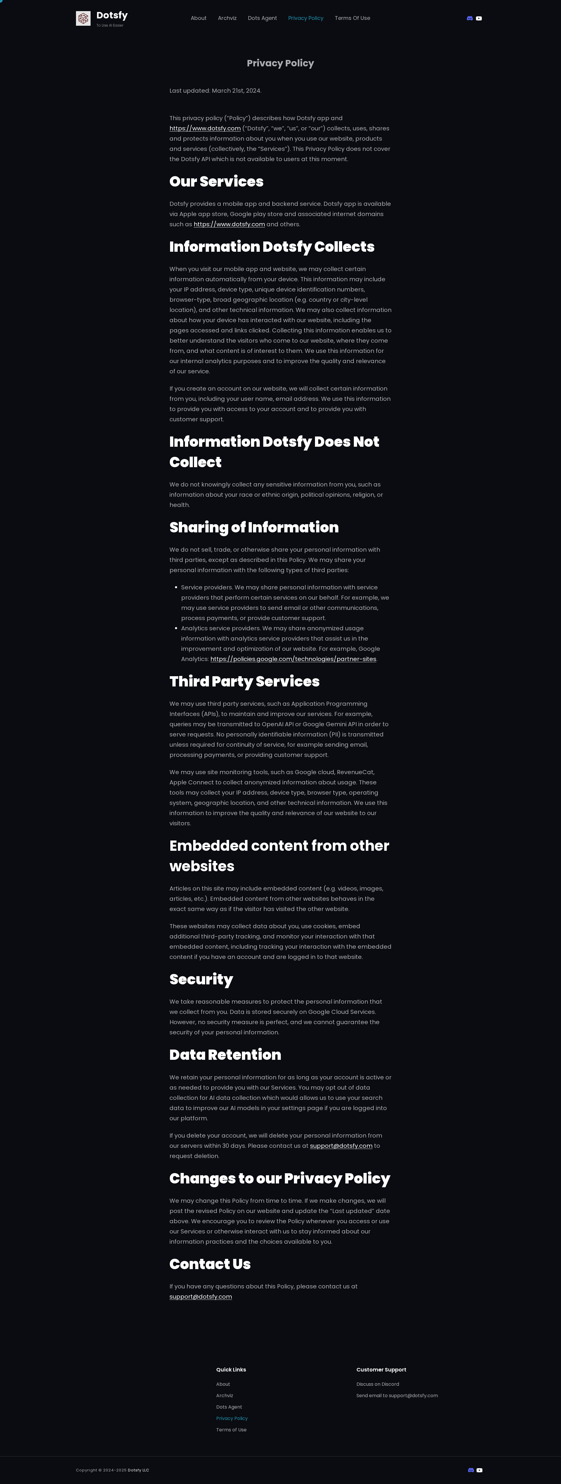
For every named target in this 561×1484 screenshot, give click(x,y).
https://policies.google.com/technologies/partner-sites (293, 659)
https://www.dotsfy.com (205, 128)
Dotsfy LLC (138, 1470)
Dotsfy (112, 15)
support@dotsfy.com (341, 1146)
